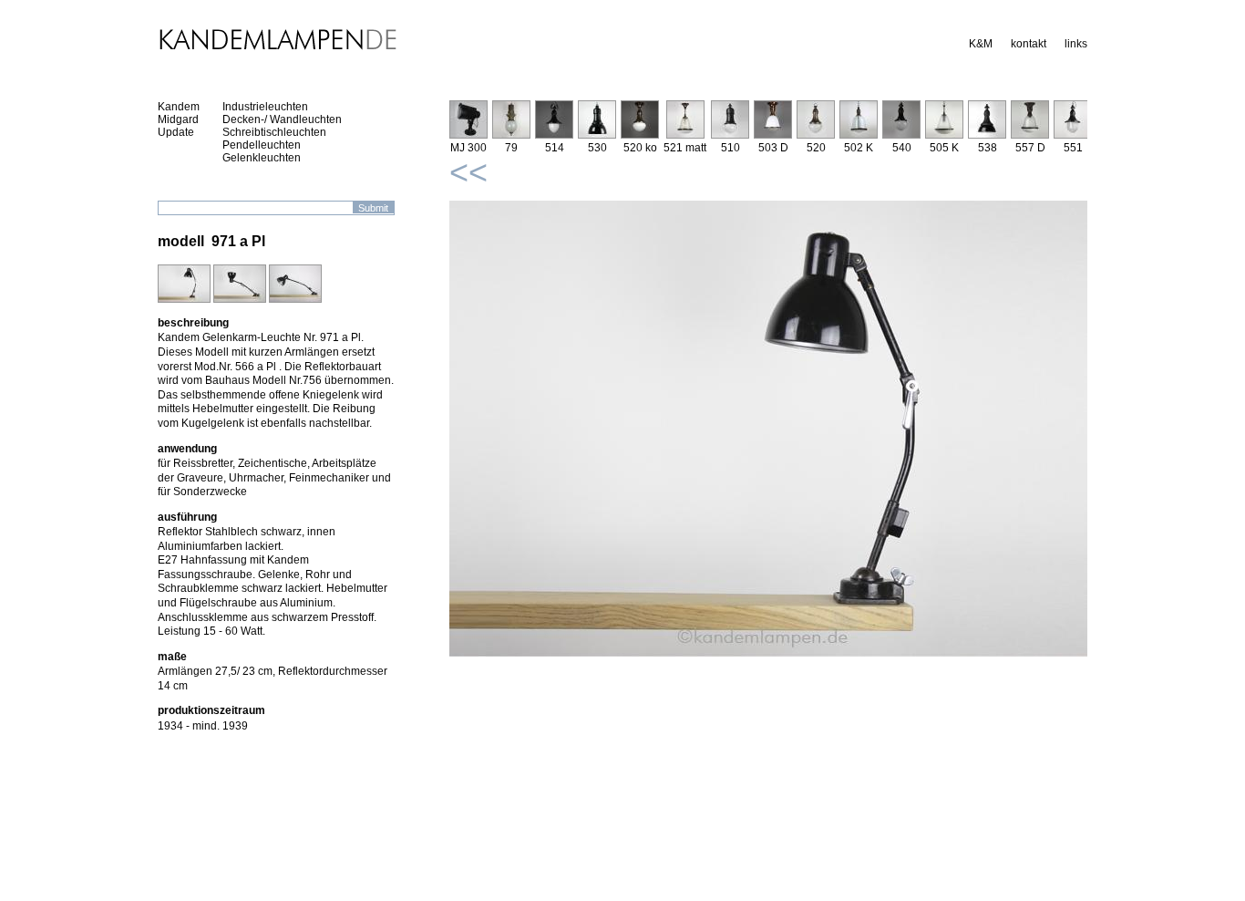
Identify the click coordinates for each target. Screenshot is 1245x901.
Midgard (178, 119)
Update (176, 132)
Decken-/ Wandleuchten (282, 119)
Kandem (179, 106)
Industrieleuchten (265, 106)
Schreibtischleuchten (274, 132)
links (1076, 43)
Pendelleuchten (261, 145)
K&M (981, 43)
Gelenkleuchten (261, 157)
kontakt (1028, 43)
